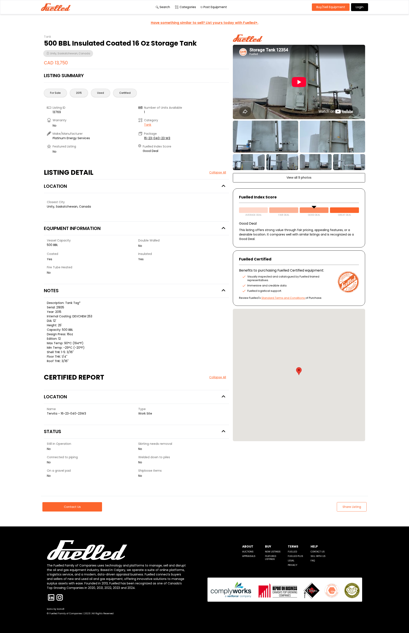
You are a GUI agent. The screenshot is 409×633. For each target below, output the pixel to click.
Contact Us (318, 551)
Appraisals (248, 556)
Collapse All (217, 172)
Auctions (247, 551)
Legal (291, 560)
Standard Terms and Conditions (283, 298)
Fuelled (292, 551)
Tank (147, 125)
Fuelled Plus (295, 556)
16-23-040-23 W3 (157, 138)
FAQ (313, 560)
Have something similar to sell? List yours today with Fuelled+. (204, 22)
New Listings (273, 551)
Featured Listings (270, 558)
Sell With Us (318, 556)
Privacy (292, 565)
